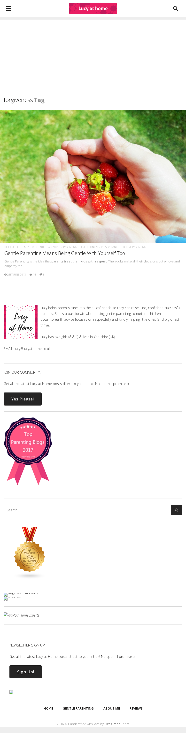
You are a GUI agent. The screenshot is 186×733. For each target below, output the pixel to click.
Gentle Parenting (49, 247)
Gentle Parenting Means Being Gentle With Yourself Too (64, 253)
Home (48, 708)
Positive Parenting (134, 247)
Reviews (136, 708)
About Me (111, 708)
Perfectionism (89, 247)
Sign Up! (25, 672)
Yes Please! (22, 399)
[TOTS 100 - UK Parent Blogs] (24, 592)
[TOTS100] (12, 596)
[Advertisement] (93, 53)
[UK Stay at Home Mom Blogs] (30, 578)
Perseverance (110, 247)
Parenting (70, 247)
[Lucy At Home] (93, 8)
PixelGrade (112, 724)
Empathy (28, 247)
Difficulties (12, 247)
